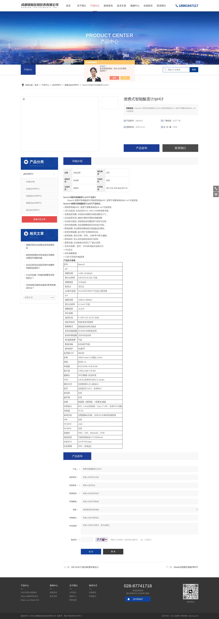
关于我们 (81, 5)
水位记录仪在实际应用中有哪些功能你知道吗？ (40, 266)
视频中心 (134, 5)
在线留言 (148, 5)
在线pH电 (30, 182)
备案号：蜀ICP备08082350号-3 (69, 616)
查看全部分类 (39, 219)
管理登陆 (184, 616)
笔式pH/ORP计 (33, 210)
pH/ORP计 (56, 85)
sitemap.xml (193, 616)
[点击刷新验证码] (101, 540)
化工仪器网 (175, 616)
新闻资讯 (108, 5)
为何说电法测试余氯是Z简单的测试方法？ (41, 286)
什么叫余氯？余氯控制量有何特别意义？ (40, 276)
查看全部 (29, 297)
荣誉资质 (73, 600)
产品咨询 (141, 148)
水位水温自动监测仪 (29, 592)
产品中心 (94, 5)
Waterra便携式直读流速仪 (31, 596)
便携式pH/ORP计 (72, 85)
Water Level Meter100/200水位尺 (31, 600)
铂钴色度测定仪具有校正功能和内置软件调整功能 (40, 256)
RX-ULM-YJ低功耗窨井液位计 (85, 567)
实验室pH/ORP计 (34, 196)
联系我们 (161, 5)
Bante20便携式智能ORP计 (186, 567)
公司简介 (73, 592)
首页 (68, 5)
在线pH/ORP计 (33, 189)
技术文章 (121, 5)
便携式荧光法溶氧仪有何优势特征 (40, 246)
